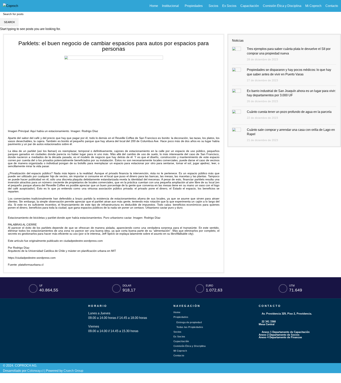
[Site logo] (10, 5)
